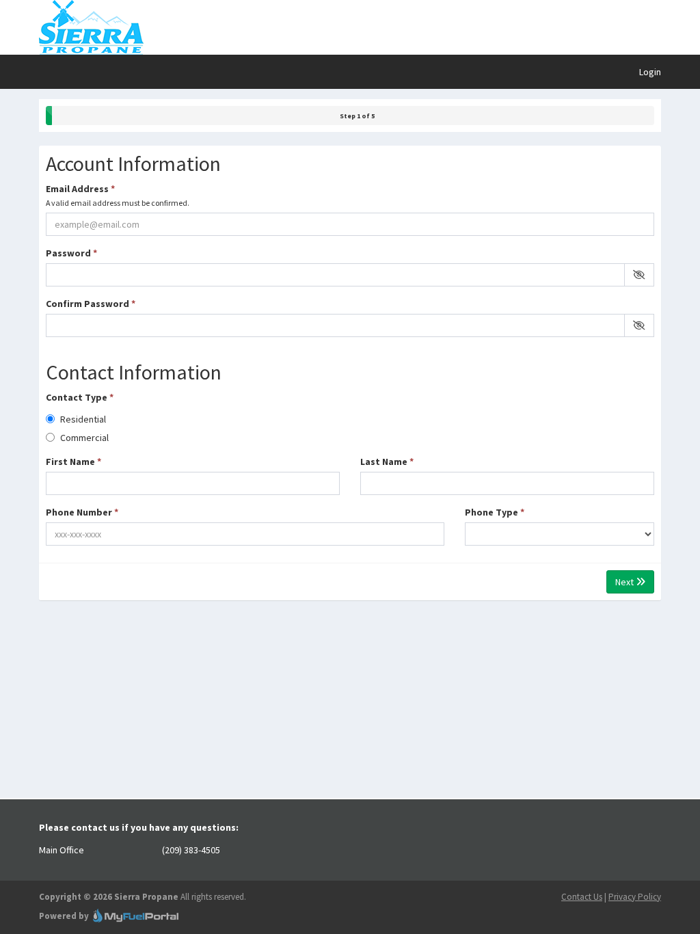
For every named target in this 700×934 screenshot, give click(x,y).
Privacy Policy (634, 897)
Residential (82, 419)
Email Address (117, 195)
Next (625, 582)
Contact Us (581, 897)
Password (71, 253)
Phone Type (494, 512)
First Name (73, 461)
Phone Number (82, 512)
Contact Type (79, 397)
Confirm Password (90, 303)
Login (650, 72)
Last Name (387, 461)
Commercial (83, 437)
